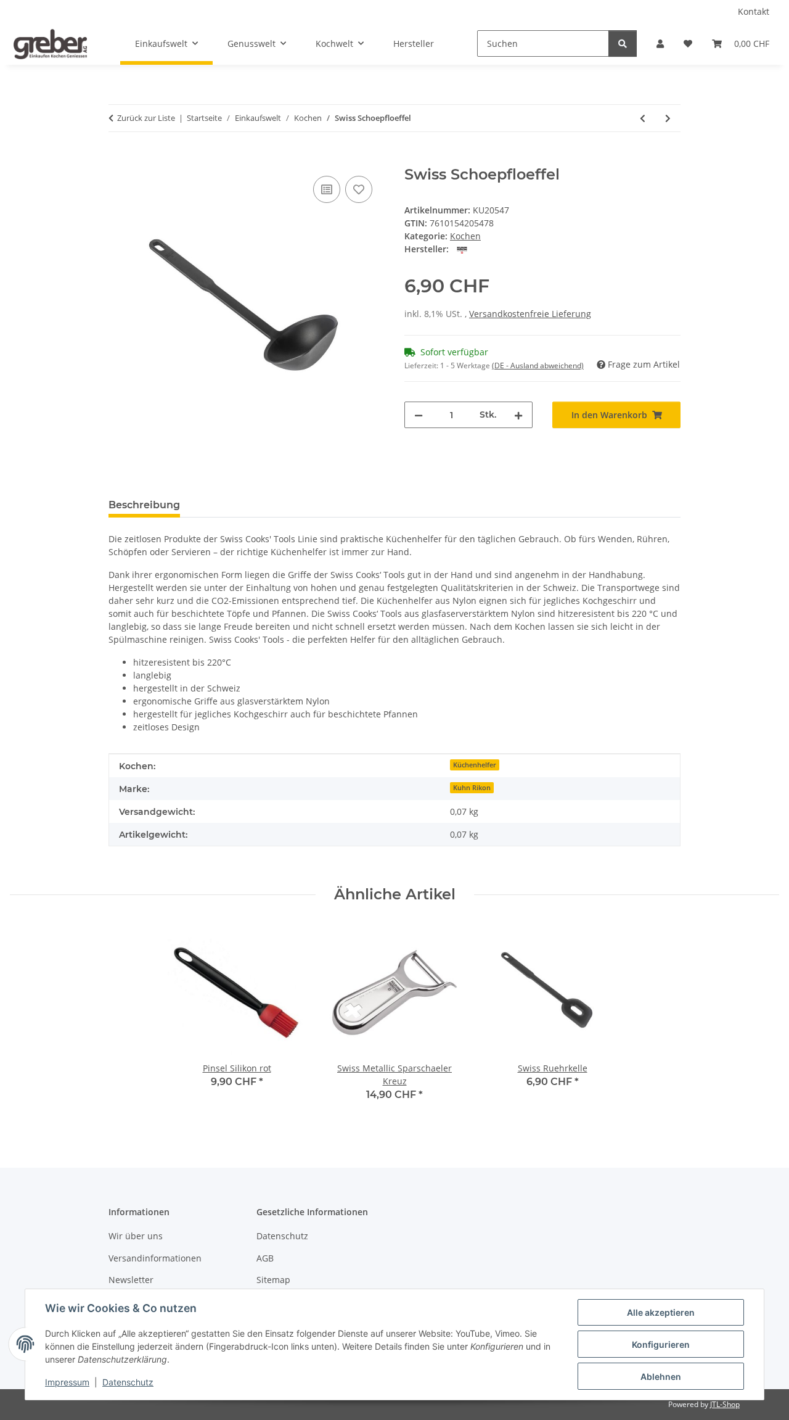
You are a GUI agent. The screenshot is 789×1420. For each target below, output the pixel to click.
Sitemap (273, 1280)
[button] (660, 43)
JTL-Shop (725, 1404)
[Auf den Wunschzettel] (358, 189)
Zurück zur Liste (146, 117)
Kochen (465, 236)
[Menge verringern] (418, 414)
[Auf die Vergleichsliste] (326, 189)
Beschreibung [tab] (144, 505)
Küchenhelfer (474, 765)
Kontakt (753, 11)
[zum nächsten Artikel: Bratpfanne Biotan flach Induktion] (668, 118)
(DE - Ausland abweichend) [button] (538, 365)
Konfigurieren (661, 1344)
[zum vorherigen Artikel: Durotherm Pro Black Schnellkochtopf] (642, 118)
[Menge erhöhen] (518, 414)
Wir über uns (135, 1236)
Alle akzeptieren (661, 1312)
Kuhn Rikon (472, 787)
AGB (265, 1258)
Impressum (67, 1382)
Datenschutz (127, 1382)
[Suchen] (622, 43)
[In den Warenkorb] (118, 159)
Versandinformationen (155, 1258)
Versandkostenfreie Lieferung (530, 314)
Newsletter (130, 1280)
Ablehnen (660, 1376)
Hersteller (413, 43)
